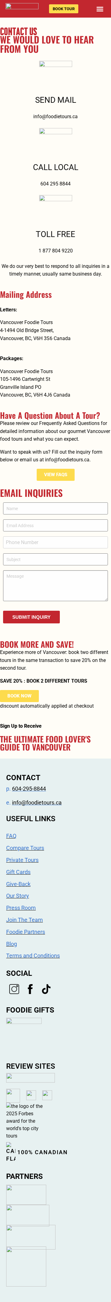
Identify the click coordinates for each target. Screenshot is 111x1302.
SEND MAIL (55, 100)
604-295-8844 (29, 788)
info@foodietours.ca (55, 116)
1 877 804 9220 (56, 251)
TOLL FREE (55, 234)
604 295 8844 (55, 184)
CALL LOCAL (55, 167)
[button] (99, 9)
